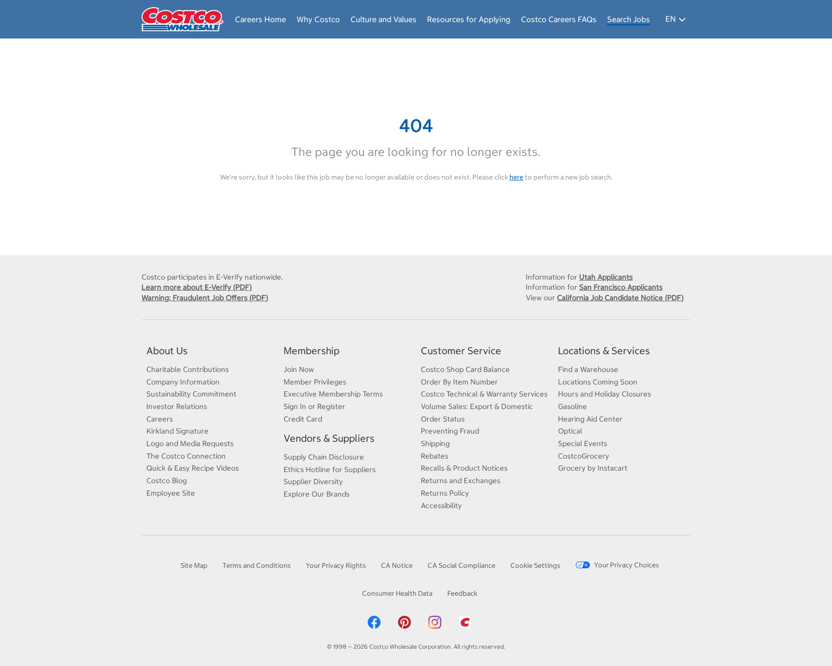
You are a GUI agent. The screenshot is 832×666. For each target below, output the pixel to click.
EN (670, 19)
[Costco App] (465, 621)
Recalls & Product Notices (464, 468)
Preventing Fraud (450, 430)
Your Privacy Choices (626, 565)
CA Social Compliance (461, 565)
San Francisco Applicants (621, 287)
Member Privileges (315, 381)
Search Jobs (628, 19)
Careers (159, 418)
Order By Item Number (459, 381)
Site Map (194, 565)
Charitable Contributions (187, 369)
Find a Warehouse (588, 369)
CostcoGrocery (583, 456)
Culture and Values (383, 19)
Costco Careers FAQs (559, 19)
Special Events (582, 443)
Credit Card (303, 418)
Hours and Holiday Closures (604, 393)
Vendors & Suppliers (329, 438)
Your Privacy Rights (336, 565)
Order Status (443, 418)
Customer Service (461, 351)
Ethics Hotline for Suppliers (330, 469)
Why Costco (318, 19)
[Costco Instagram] (434, 621)
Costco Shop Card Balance (465, 369)
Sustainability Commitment (191, 393)
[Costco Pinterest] (404, 621)
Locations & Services (604, 351)
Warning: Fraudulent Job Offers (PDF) (205, 297)
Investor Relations (176, 406)
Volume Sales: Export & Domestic (477, 406)
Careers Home (260, 19)
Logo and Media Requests (190, 443)
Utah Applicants (606, 277)
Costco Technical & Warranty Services (484, 393)
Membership (311, 351)
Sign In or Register (314, 406)
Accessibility (441, 505)
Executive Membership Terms (333, 393)
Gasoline (572, 406)
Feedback (462, 593)
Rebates (434, 456)
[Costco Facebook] (374, 621)
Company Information (183, 381)
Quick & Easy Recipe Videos (192, 468)
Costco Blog (166, 480)
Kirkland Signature (177, 430)
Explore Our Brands (317, 494)
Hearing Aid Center (590, 418)
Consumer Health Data (397, 593)
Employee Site (170, 493)
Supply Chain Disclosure (324, 456)
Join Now (299, 369)
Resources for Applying (468, 19)
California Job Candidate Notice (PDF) (620, 297)
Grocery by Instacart (592, 468)
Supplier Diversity (313, 481)
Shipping (435, 443)
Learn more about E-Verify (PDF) (197, 287)
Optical (570, 430)
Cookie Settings (535, 565)
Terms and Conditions (256, 565)
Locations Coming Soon (597, 381)
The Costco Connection (186, 456)
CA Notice (397, 565)
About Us (167, 351)
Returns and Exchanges (460, 480)
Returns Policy (445, 493)
